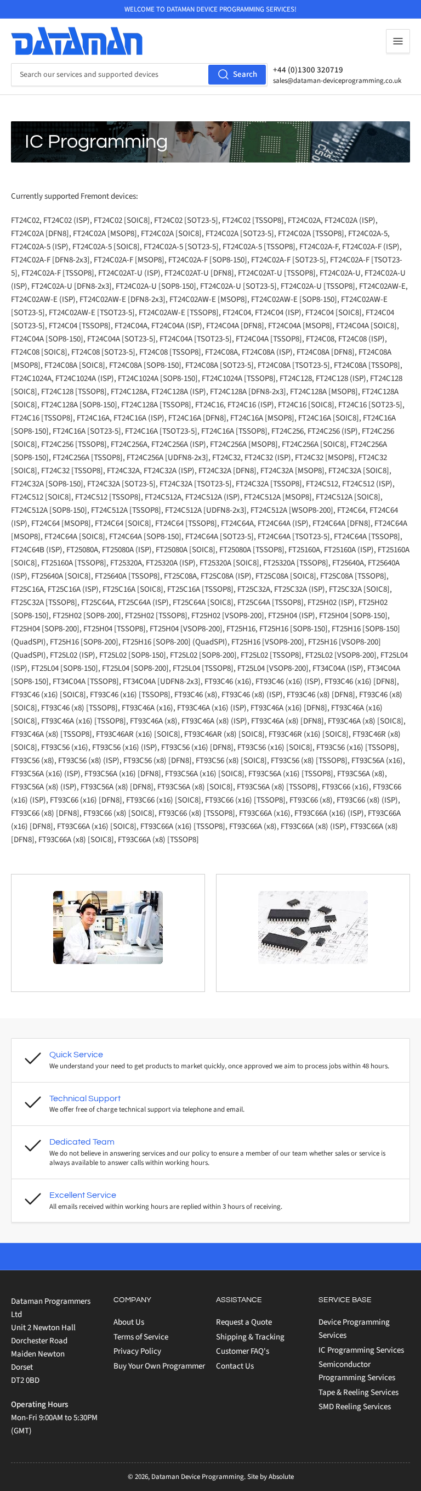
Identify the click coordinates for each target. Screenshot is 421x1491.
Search (245, 74)
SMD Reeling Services (354, 1406)
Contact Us (235, 1366)
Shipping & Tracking (250, 1337)
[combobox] (139, 74)
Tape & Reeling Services (358, 1392)
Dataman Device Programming (197, 1477)
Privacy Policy (137, 1351)
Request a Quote (244, 1322)
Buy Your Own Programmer (159, 1366)
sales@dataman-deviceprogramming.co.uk (337, 81)
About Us (128, 1322)
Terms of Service (140, 1337)
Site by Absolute (270, 1477)
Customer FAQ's (242, 1351)
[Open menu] (398, 41)
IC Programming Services (361, 1350)
